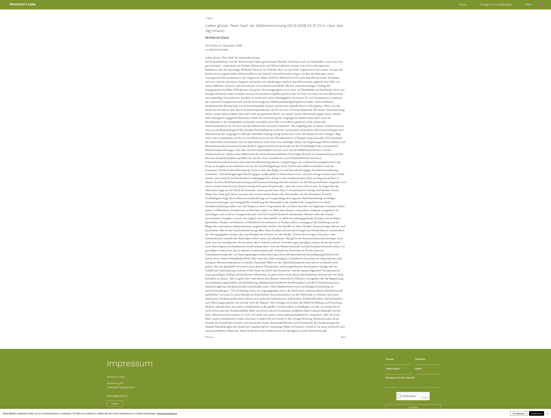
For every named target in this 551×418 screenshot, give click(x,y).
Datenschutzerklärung (167, 413)
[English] (542, 4)
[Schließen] (547, 413)
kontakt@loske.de (117, 395)
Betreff (418, 369)
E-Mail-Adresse (393, 369)
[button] (214, 18)
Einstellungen (519, 413)
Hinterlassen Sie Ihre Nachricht (400, 378)
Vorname (390, 359)
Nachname (420, 359)
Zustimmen (536, 413)
